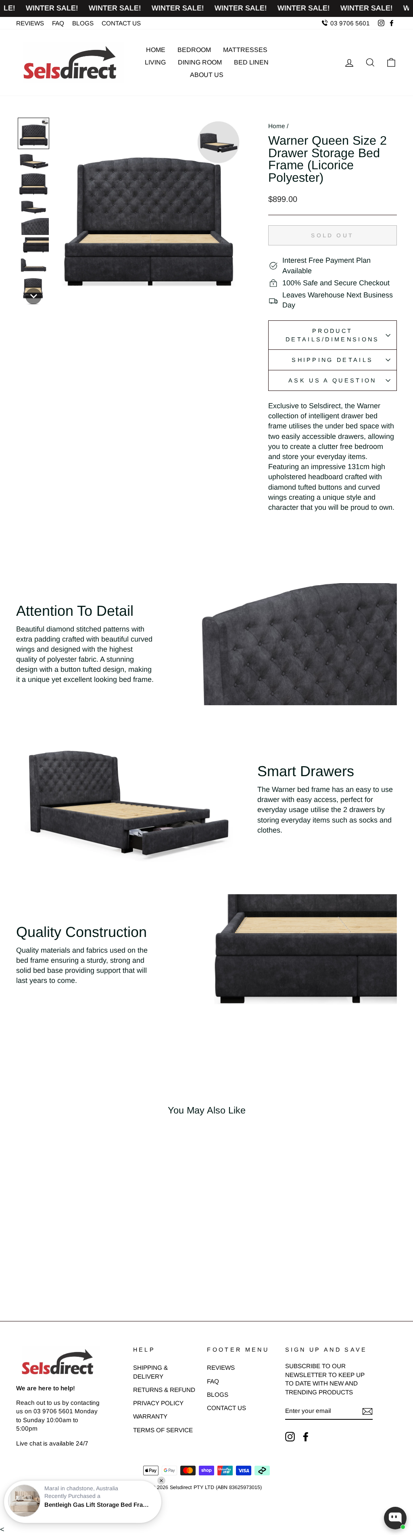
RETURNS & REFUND (164, 1389)
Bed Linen (251, 62)
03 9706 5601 (349, 23)
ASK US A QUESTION (332, 380)
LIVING (155, 62)
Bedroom (194, 49)
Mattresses (245, 49)
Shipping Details (332, 360)
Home (155, 49)
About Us (206, 74)
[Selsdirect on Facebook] (306, 1437)
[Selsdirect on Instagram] (290, 1437)
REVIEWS (30, 23)
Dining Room (200, 62)
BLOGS (83, 23)
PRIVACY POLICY (158, 1403)
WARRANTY (150, 1416)
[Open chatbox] (395, 1518)
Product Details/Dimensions (333, 335)
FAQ (58, 23)
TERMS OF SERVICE (163, 1430)
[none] (33, 133)
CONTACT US (121, 23)
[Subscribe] (367, 1411)
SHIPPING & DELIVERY (150, 1371)
